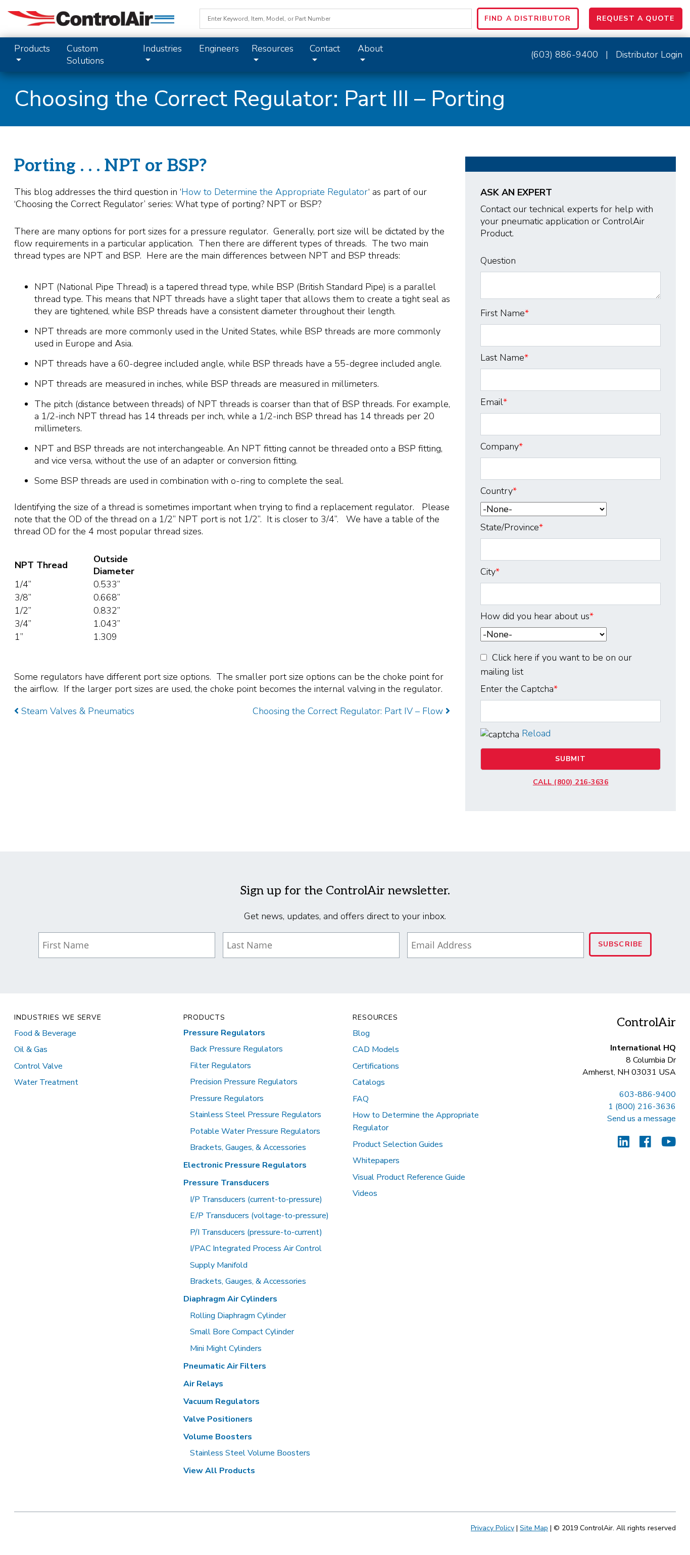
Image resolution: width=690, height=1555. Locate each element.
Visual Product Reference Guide (409, 1177)
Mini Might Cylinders (226, 1348)
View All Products (219, 1470)
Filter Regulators (220, 1065)
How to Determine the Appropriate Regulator (274, 192)
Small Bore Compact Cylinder (242, 1331)
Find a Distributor (527, 18)
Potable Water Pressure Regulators (255, 1131)
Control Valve (38, 1066)
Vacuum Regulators (221, 1401)
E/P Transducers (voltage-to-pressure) (259, 1215)
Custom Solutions (85, 54)
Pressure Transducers (226, 1182)
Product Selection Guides (398, 1144)
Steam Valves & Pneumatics (76, 711)
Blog (361, 1033)
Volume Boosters (217, 1436)
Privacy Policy (492, 1528)
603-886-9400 (647, 1094)
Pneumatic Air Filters (224, 1366)
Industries (162, 48)
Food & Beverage (45, 1033)
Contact (325, 48)
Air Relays (203, 1383)
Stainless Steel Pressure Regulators (255, 1114)
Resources (272, 48)
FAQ (361, 1099)
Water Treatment (46, 1082)
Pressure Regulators (224, 1032)
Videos (365, 1193)
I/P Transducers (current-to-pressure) (256, 1199)
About (370, 48)
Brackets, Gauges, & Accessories (248, 1147)
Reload (536, 733)
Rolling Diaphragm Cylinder (238, 1315)
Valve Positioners (218, 1419)
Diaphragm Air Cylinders (230, 1299)
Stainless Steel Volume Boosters (250, 1453)
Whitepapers (376, 1160)
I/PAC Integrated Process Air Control (256, 1248)
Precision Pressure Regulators (244, 1081)
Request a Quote (636, 18)
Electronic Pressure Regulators (245, 1165)
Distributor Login (649, 54)
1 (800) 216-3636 (642, 1106)
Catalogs (369, 1082)
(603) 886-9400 (564, 54)
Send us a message (641, 1118)
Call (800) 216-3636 (571, 782)
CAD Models (376, 1049)
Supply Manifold (219, 1265)
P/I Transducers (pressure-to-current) (256, 1232)
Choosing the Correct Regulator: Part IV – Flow (349, 711)
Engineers (219, 48)
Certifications (376, 1066)
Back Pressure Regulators (236, 1049)
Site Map (534, 1528)
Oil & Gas (30, 1049)
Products (32, 48)
